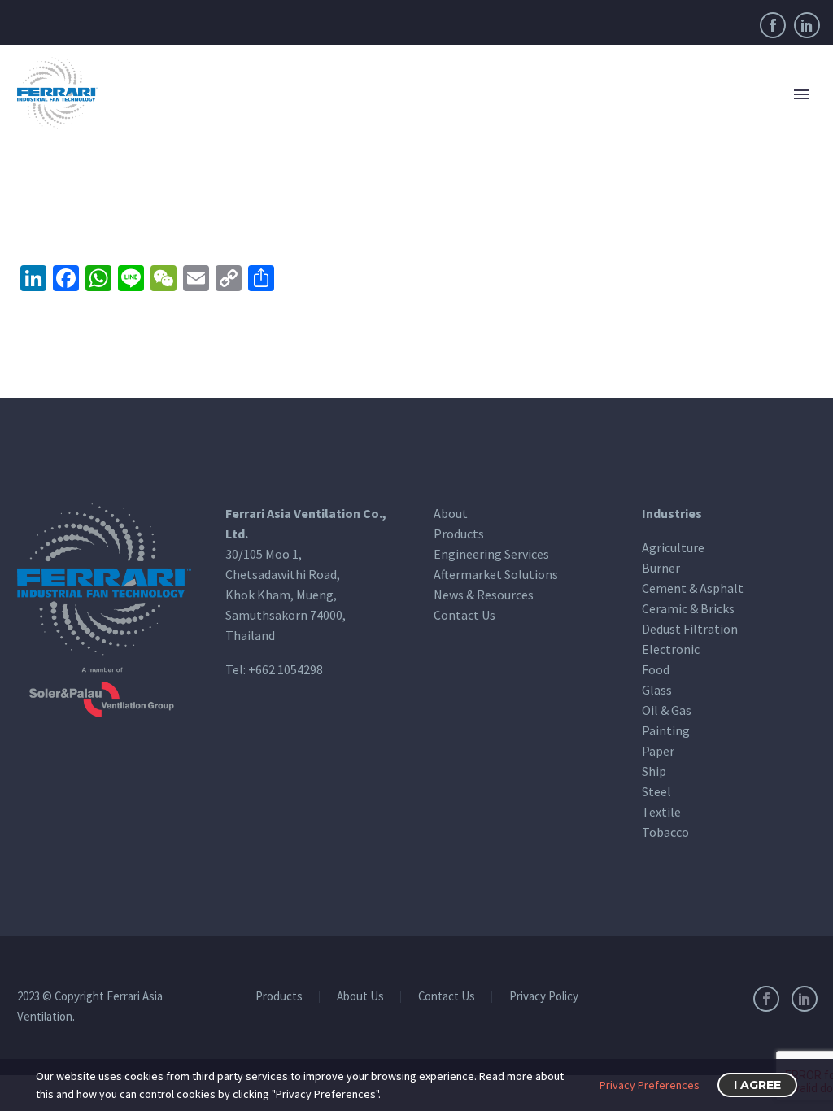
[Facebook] (773, 25)
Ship (654, 771)
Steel (656, 791)
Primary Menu (801, 94)
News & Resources (484, 594)
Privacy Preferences (650, 1085)
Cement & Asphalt (693, 588)
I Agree (757, 1085)
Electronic (671, 649)
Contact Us (464, 615)
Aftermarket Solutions (496, 574)
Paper (658, 751)
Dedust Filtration (690, 629)
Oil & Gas (666, 710)
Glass (657, 690)
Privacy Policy (543, 997)
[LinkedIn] (807, 25)
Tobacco (665, 832)
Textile (661, 812)
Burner (661, 568)
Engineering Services (491, 554)
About (451, 513)
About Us (360, 997)
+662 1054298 (285, 669)
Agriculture (673, 547)
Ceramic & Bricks (688, 608)
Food (655, 669)
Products (459, 533)
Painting (666, 730)
